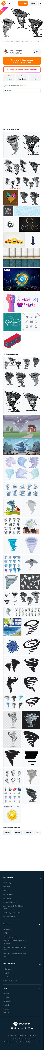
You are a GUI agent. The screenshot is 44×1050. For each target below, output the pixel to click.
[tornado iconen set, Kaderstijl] (31, 666)
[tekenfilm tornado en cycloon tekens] (12, 230)
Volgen (36, 53)
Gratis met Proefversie (22, 61)
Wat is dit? (23, 86)
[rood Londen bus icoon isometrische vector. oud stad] (12, 441)
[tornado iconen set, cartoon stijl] (12, 742)
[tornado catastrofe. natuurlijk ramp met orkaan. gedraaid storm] (12, 685)
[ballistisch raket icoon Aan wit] (10, 320)
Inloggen (33, 3)
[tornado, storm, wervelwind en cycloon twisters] (13, 779)
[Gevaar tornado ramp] (14, 247)
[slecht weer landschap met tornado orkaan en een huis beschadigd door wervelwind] (21, 566)
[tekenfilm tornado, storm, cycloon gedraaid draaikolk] (12, 704)
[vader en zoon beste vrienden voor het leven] (30, 244)
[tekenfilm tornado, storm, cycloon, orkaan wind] (30, 793)
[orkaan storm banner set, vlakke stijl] (12, 825)
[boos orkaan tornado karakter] (12, 147)
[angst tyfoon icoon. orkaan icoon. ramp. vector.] (12, 863)
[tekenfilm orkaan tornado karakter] (9, 214)
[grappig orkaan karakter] (12, 174)
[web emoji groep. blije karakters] (14, 304)
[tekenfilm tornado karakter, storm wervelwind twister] (12, 761)
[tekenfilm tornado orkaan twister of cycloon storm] (13, 976)
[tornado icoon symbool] (31, 779)
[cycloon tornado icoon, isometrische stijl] (12, 723)
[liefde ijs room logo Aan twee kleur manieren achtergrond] (29, 231)
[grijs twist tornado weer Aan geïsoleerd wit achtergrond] (30, 760)
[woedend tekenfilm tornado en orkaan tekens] (15, 196)
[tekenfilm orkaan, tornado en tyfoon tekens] (12, 462)
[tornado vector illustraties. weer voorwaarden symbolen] (29, 994)
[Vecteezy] (3, 3)
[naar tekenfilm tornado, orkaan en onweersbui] (25, 212)
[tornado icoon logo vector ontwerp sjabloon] (12, 844)
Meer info (8, 93)
